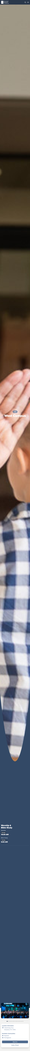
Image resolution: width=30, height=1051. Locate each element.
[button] (28, 2)
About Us (15, 1042)
